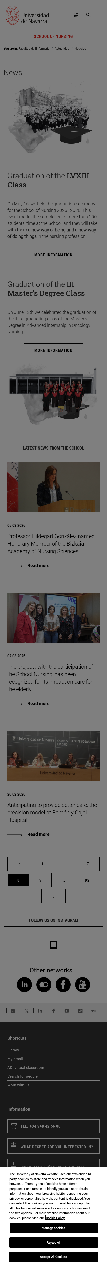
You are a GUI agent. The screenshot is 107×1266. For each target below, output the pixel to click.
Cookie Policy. (55, 1218)
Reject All (53, 1242)
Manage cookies (53, 1228)
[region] (53, 1216)
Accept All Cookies (53, 1256)
